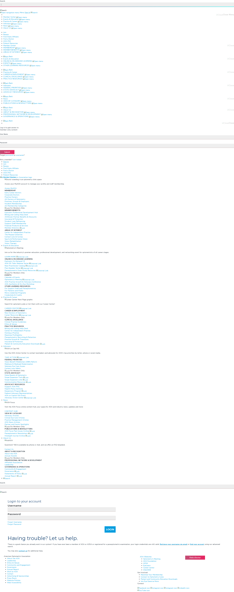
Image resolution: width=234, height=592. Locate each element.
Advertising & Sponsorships (18, 576)
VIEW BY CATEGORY (11, 101)
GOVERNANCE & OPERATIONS (16, 116)
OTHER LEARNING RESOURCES (16, 65)
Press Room (12, 578)
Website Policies (13, 580)
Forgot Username (15, 522)
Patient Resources (10, 43)
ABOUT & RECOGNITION (13, 112)
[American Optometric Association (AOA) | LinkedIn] (183, 588)
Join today (17, 159)
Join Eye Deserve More (150, 581)
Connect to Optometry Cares (152, 577)
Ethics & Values (13, 563)
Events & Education (11, 19)
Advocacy (7, 23)
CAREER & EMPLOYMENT (13, 74)
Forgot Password (14, 524)
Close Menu (228, 15)
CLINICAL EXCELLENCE (12, 76)
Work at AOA (12, 572)
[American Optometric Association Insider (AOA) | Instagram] (171, 588)
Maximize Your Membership (152, 575)
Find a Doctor (8, 39)
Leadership (11, 561)
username (20, 155)
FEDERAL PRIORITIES (12, 88)
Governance (11, 567)
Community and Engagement (18, 565)
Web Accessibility (14, 582)
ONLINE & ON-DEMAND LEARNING (17, 61)
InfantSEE (147, 570)
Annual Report (13, 569)
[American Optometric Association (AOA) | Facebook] (143, 588)
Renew (6, 34)
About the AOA (13, 558)
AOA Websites (146, 557)
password (9, 155)
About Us (7, 28)
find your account (197, 544)
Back (10, 56)
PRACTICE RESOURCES (13, 79)
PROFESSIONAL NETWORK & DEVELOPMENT (22, 114)
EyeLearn (147, 565)
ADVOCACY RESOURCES (13, 92)
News (5, 26)
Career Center (148, 568)
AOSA (145, 563)
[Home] (16, 177)
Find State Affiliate (11, 37)
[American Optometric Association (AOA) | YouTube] (143, 590)
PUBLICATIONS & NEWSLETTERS (17, 103)
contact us (23, 551)
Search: (2, 1)
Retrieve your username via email (173, 544)
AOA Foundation (149, 561)
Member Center (9, 17)
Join (4, 32)
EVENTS (6, 63)
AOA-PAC (7, 41)
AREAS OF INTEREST (12, 52)
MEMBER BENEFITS (11, 50)
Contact (10, 574)
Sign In (27, 12)
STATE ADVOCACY (11, 90)
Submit (7, 152)
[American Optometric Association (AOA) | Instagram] (157, 588)
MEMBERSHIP (9, 48)
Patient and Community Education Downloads (159, 579)
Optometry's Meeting (152, 559)
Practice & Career (10, 21)
